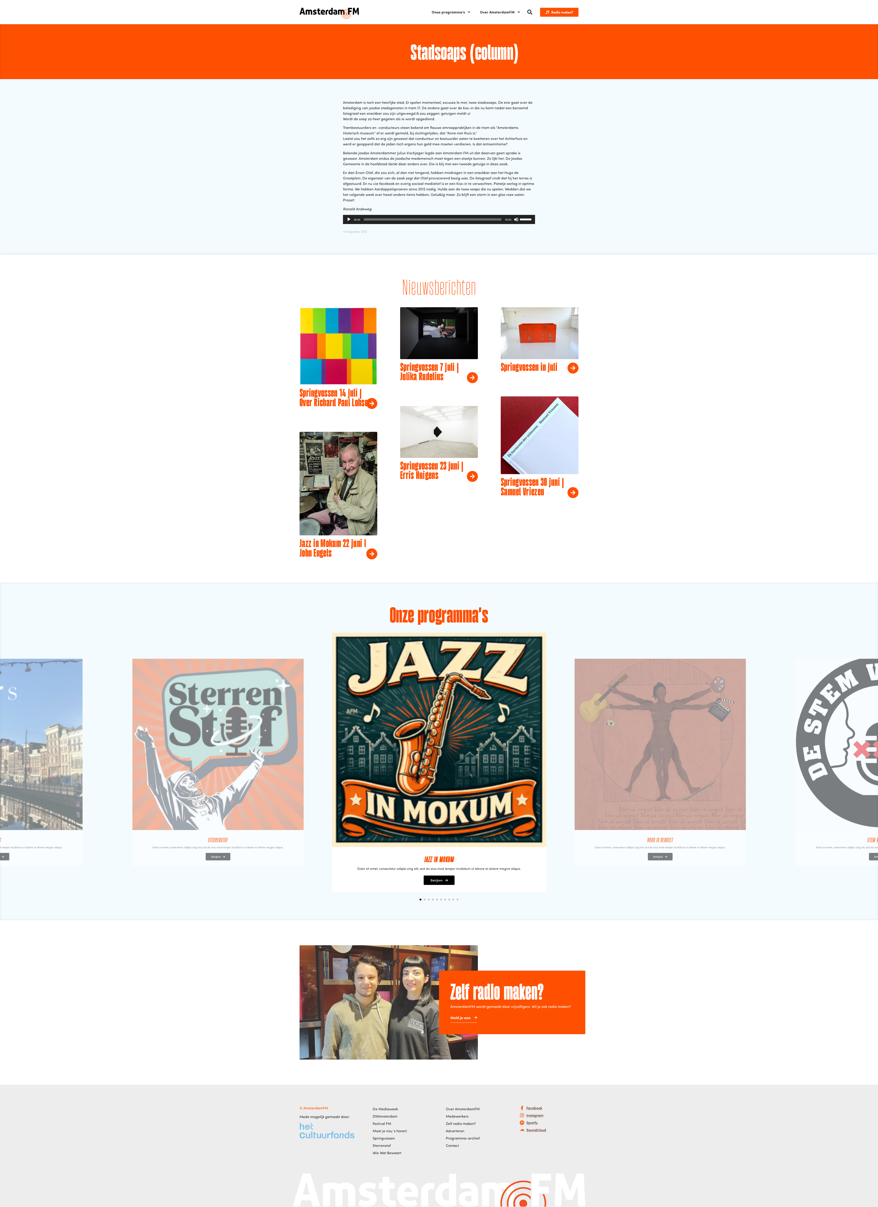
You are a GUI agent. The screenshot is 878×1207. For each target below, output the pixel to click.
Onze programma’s (448, 12)
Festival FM (382, 1123)
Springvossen (384, 1138)
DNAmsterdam (385, 1116)
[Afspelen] (349, 219)
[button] (529, 12)
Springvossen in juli (529, 368)
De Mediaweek (385, 1109)
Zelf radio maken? (461, 1123)
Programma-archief (463, 1138)
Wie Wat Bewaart (387, 1153)
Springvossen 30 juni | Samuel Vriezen (532, 487)
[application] (439, 219)
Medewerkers (457, 1116)
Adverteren (455, 1131)
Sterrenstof (382, 1145)
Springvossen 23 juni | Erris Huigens (431, 471)
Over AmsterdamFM (497, 12)
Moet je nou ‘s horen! (390, 1131)
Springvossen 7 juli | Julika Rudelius (429, 372)
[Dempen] (516, 219)
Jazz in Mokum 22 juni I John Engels (333, 549)
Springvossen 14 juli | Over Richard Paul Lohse (334, 398)
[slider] (526, 219)
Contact (452, 1145)
